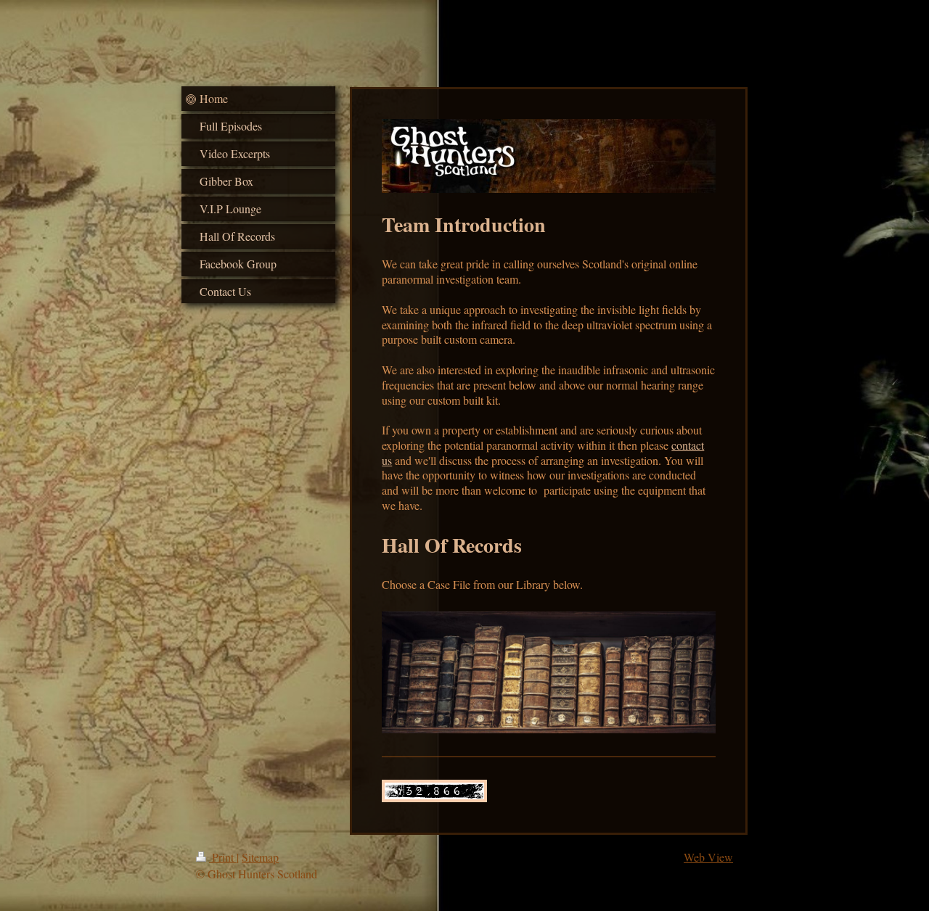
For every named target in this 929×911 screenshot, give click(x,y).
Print (223, 857)
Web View (708, 857)
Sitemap (260, 857)
